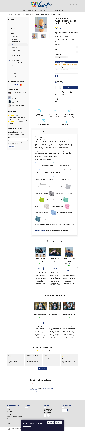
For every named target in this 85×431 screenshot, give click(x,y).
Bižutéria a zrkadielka (17, 63)
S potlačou (15, 44)
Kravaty (14, 52)
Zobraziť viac (42, 368)
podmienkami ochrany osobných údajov (18, 142)
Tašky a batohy (15, 60)
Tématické (13, 73)
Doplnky (13, 33)
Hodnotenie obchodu (42, 347)
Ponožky (14, 65)
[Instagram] (48, 415)
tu (43, 424)
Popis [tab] (36, 131)
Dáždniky (14, 68)
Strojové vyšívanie (11, 413)
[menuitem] (23, 10)
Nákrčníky (14, 39)
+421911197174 (47, 411)
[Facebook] (45, 415)
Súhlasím (58, 422)
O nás (8, 409)
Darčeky (13, 71)
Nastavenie (27, 428)
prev (32, 268)
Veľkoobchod (10, 411)
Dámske (13, 26)
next (77, 268)
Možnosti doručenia (60, 82)
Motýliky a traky (16, 50)
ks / (64, 410)
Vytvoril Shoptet (68, 428)
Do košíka (71, 87)
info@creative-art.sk (40, 230)
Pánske (13, 28)
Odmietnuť (51, 422)
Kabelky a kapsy (16, 58)
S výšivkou (14, 47)
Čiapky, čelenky (15, 36)
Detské (13, 31)
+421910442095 (47, 412)
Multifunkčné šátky (16, 41)
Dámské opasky (16, 55)
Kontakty (9, 420)
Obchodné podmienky (12, 415)
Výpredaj (13, 76)
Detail (39, 268)
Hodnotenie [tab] (46, 131)
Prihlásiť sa (11, 146)
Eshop (11, 23)
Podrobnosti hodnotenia (61, 28)
